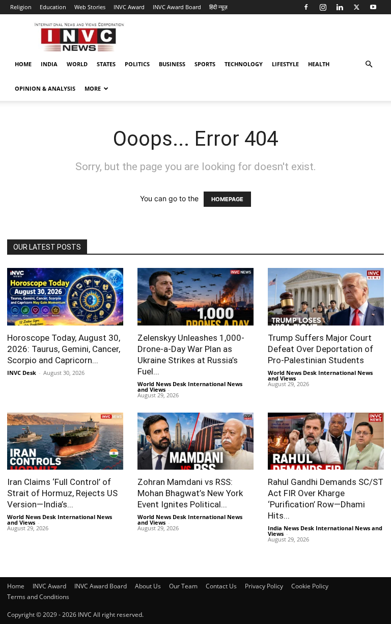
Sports (204, 64)
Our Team (183, 586)
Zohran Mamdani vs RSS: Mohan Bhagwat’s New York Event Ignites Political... (190, 493)
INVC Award (129, 7)
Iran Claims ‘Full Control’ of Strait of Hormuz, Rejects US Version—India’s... (62, 493)
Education (53, 7)
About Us (148, 586)
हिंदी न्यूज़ (218, 7)
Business (172, 64)
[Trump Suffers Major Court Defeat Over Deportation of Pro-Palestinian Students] (326, 296)
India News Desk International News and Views (325, 530)
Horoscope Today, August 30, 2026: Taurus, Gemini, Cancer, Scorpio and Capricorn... (63, 349)
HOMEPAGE (227, 199)
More (93, 88)
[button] (368, 64)
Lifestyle (285, 64)
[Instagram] (322, 7)
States (106, 64)
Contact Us (221, 586)
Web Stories (89, 7)
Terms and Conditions (38, 596)
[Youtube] (373, 7)
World (77, 64)
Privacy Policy (264, 586)
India (49, 64)
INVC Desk (21, 372)
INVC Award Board (177, 7)
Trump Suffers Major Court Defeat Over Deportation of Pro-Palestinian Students (320, 349)
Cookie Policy (309, 586)
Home (23, 64)
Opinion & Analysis (45, 88)
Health (318, 64)
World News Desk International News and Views (189, 386)
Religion (21, 7)
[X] (356, 7)
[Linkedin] (339, 7)
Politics (137, 64)
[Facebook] (306, 7)
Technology (244, 64)
